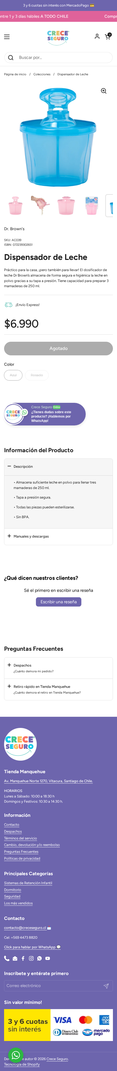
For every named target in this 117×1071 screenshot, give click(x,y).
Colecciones (41, 74)
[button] (107, 36)
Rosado (37, 375)
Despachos (13, 831)
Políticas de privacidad (22, 858)
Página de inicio (15, 74)
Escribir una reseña (59, 601)
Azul (13, 375)
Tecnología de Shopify (22, 1064)
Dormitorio (12, 890)
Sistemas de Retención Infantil (28, 883)
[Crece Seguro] (58, 37)
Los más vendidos (18, 903)
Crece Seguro (57, 1059)
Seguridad (12, 896)
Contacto (11, 825)
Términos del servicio (20, 838)
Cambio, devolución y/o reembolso (32, 845)
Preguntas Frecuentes (21, 852)
